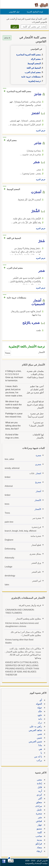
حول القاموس (14, 12)
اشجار (38, 473)
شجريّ (38, 482)
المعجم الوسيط (34, 63)
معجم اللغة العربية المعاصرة (28, 54)
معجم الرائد (36, 59)
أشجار (38, 491)
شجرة (38, 455)
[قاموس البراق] (41, 5)
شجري (38, 464)
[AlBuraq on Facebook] (4, 862)
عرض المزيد (40, 130)
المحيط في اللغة (34, 68)
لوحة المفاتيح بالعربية (35, 12)
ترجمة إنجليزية (34, 81)
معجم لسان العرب (33, 72)
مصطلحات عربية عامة (31, 77)
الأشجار (38, 500)
